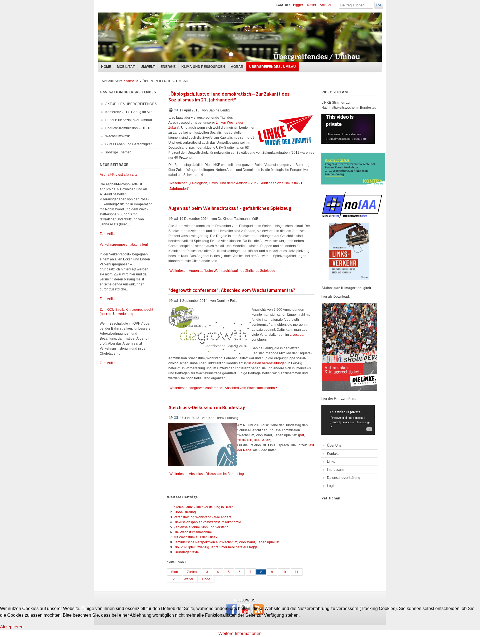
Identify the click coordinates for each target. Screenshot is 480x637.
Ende (206, 579)
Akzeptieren (12, 626)
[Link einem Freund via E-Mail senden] (176, 111)
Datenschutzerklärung (343, 478)
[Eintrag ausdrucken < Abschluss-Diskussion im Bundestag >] (171, 419)
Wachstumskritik (117, 136)
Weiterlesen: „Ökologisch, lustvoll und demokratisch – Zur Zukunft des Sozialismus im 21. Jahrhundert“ (236, 185)
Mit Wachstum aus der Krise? (196, 537)
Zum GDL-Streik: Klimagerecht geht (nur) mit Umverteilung (126, 312)
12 (173, 579)
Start (174, 572)
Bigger (298, 5)
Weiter (188, 579)
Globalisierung (185, 512)
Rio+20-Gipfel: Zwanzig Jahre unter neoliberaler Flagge (216, 547)
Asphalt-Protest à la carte (119, 174)
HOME (106, 67)
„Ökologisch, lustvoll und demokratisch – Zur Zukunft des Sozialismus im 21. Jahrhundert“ (229, 96)
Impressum (335, 470)
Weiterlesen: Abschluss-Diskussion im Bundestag (206, 474)
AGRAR (237, 67)
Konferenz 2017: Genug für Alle (128, 112)
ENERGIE (168, 67)
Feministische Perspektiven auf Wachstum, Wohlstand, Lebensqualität (226, 542)
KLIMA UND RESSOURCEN (203, 67)
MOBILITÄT (126, 67)
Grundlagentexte (186, 552)
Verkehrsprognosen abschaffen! (124, 245)
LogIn (331, 486)
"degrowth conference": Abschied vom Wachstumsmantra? (231, 289)
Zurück (192, 572)
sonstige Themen (118, 152)
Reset (311, 5)
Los (379, 5)
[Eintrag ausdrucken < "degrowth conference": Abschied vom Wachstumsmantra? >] (171, 301)
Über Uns (334, 445)
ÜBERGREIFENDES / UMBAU (272, 67)
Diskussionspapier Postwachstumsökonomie (207, 522)
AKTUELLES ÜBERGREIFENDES (131, 104)
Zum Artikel (108, 234)
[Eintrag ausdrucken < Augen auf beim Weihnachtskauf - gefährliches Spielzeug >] (171, 220)
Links (331, 462)
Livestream (298, 335)
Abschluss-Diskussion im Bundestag (207, 407)
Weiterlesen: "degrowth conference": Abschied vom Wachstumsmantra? (223, 388)
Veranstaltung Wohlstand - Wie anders (202, 517)
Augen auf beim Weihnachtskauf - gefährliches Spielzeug (229, 207)
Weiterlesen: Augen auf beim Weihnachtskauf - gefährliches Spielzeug (222, 271)
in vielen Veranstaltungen (267, 363)
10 (284, 572)
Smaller (325, 5)
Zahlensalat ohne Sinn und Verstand (201, 527)
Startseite (131, 81)
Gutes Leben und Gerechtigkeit (128, 144)
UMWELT (148, 67)
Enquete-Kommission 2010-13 (128, 128)
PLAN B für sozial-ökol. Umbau (128, 120)
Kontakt (332, 454)
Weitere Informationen (240, 633)
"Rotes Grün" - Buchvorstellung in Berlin (204, 507)
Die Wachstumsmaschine (193, 532)
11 (296, 572)
